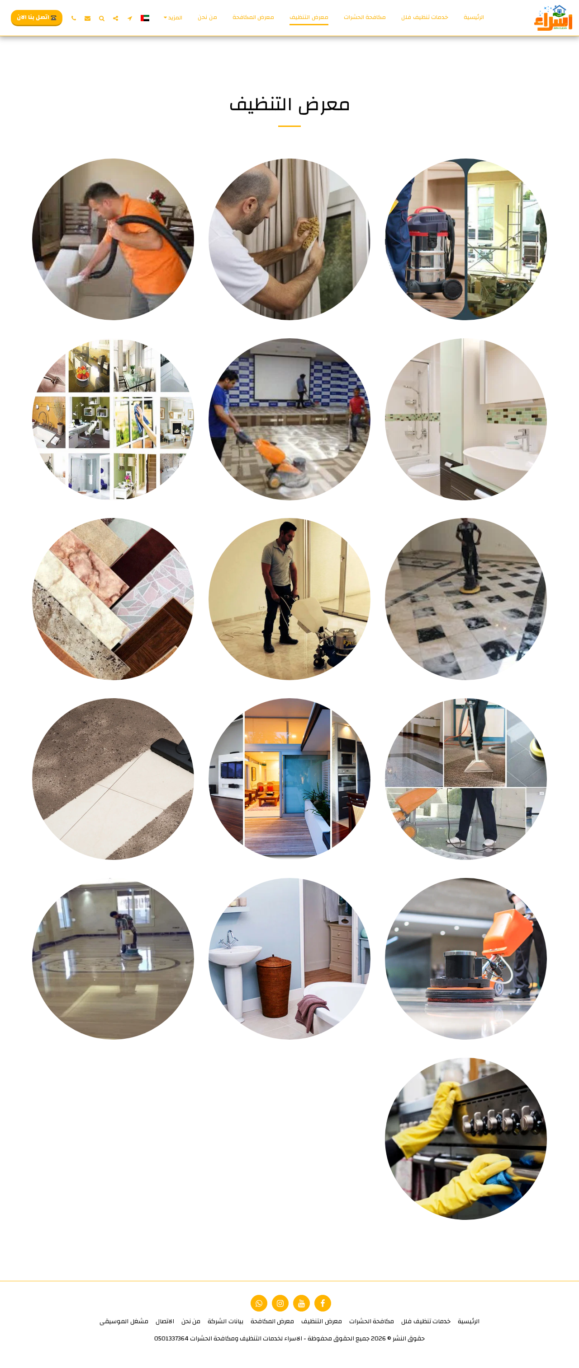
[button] (129, 18)
